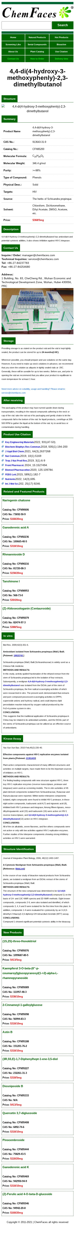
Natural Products (37, 37)
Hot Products (61, 37)
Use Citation (61, 51)
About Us (13, 51)
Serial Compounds (37, 44)
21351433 (30, 758)
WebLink (19, 869)
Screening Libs (13, 44)
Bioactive (61, 44)
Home (13, 37)
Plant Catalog (37, 51)
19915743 (18, 655)
